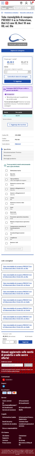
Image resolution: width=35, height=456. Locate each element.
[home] (2, 12)
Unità (6, 67)
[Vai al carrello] (31, 3)
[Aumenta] (29, 71)
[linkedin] (3, 386)
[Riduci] (6, 71)
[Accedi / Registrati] (26, 3)
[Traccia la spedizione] (21, 3)
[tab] (17, 149)
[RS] (6, 3)
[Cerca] (31, 7)
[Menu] (2, 3)
